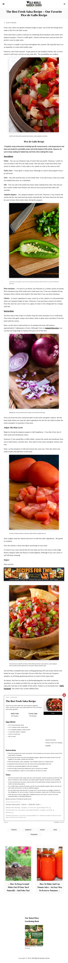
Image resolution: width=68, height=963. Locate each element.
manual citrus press (52, 328)
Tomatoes (34, 834)
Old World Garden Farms (41, 958)
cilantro (14, 830)
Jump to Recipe (11, 22)
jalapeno (28, 830)
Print (53, 713)
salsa (55, 830)
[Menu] (3, 4)
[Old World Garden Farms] (34, 4)
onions (42, 830)
